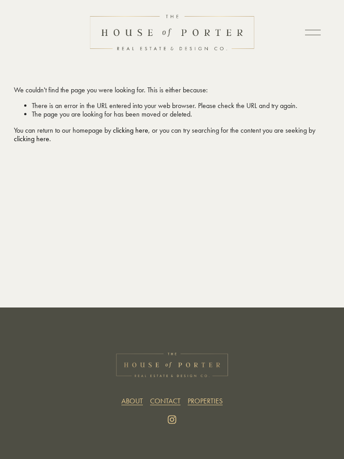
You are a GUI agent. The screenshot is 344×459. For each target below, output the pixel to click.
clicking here (130, 130)
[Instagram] (172, 419)
